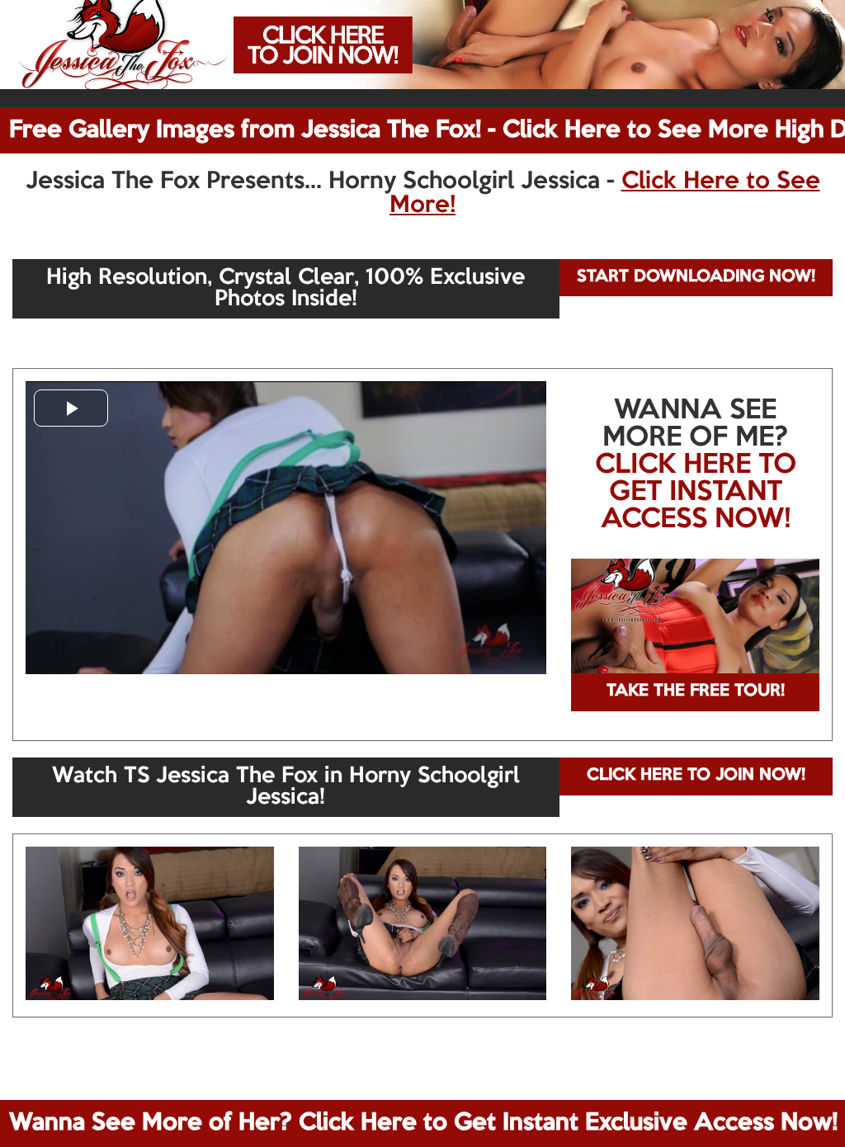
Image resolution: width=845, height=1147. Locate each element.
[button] (71, 408)
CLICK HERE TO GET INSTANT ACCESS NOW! (695, 492)
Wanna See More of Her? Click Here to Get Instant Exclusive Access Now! (423, 1123)
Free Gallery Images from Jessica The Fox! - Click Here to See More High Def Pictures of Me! (427, 130)
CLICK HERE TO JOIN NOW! (696, 775)
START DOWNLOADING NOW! (696, 277)
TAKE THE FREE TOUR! (696, 691)
